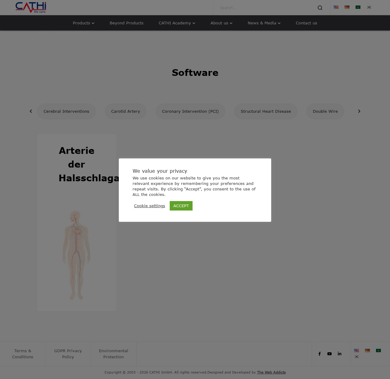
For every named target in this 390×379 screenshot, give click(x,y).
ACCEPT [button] (181, 205)
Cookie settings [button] (149, 205)
